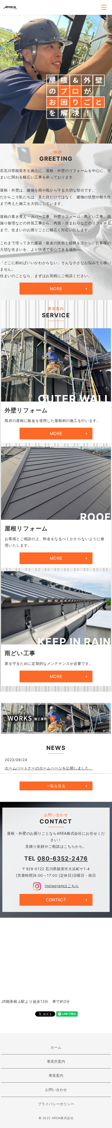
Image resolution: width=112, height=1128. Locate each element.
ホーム (56, 1047)
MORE (56, 288)
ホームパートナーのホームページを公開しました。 (49, 768)
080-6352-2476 (62, 858)
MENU (104, 7)
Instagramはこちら (62, 886)
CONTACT (56, 899)
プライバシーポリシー (56, 1104)
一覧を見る (56, 786)
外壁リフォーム (26, 410)
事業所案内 (56, 1061)
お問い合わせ (56, 1089)
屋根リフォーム (26, 528)
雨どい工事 (20, 653)
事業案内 (56, 1075)
